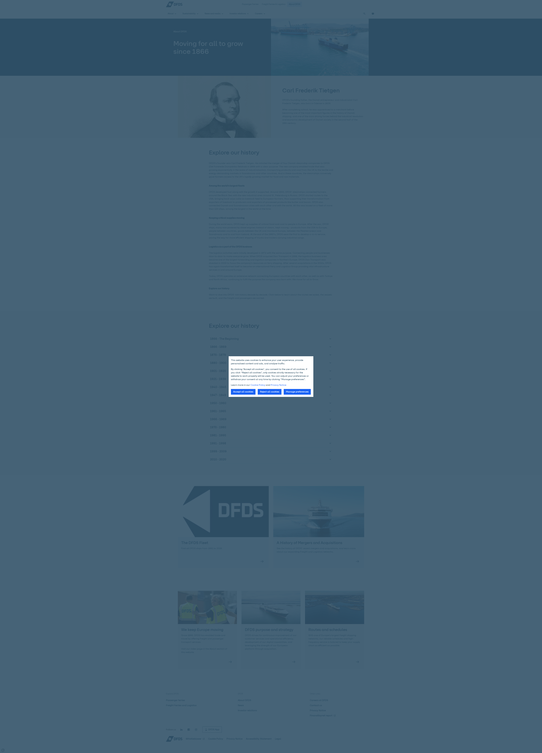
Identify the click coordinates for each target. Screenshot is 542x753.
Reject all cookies (269, 391)
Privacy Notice (278, 385)
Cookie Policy (258, 385)
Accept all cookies (243, 391)
